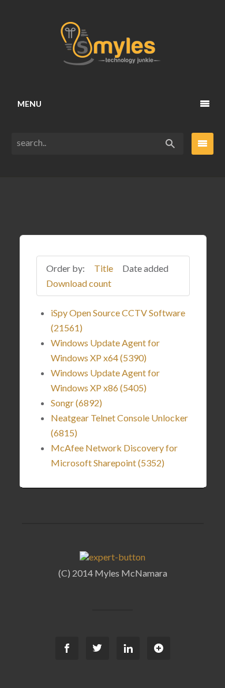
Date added (145, 268)
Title (103, 268)
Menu (29, 104)
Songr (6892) (76, 402)
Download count (78, 283)
